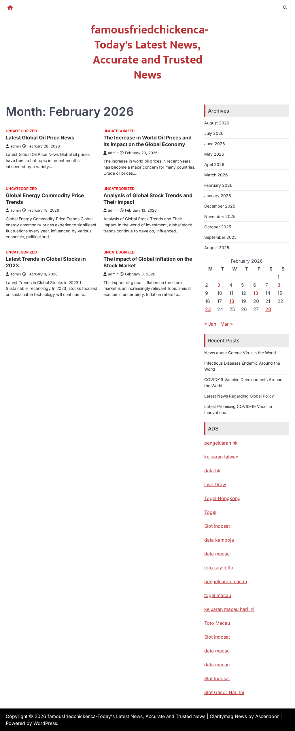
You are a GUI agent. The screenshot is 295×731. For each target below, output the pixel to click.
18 (231, 301)
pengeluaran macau (225, 581)
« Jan (210, 324)
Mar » (226, 324)
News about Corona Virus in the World (240, 352)
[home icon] (10, 7)
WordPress (45, 723)
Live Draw (215, 484)
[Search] (285, 7)
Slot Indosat (217, 526)
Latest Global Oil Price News (40, 138)
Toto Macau (217, 623)
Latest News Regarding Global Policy (239, 396)
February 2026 (218, 185)
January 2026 (217, 195)
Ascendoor (267, 716)
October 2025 (217, 226)
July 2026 (214, 133)
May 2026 (214, 154)
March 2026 (216, 174)
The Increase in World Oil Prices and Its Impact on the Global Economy (147, 141)
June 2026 (214, 143)
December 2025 (219, 206)
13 (255, 293)
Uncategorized (21, 131)
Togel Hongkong (222, 498)
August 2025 (216, 247)
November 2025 (219, 216)
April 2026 (214, 164)
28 (268, 309)
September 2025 (220, 237)
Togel (210, 512)
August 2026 (216, 122)
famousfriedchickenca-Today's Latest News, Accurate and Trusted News (149, 52)
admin (15, 146)
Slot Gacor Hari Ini (224, 692)
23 (208, 309)
